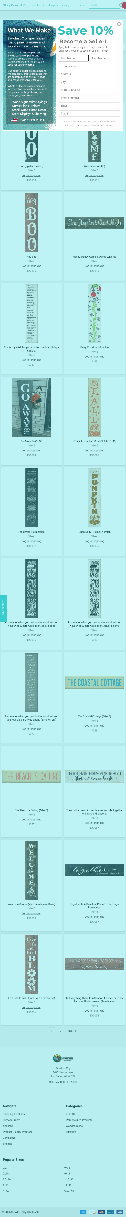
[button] (119, 24)
